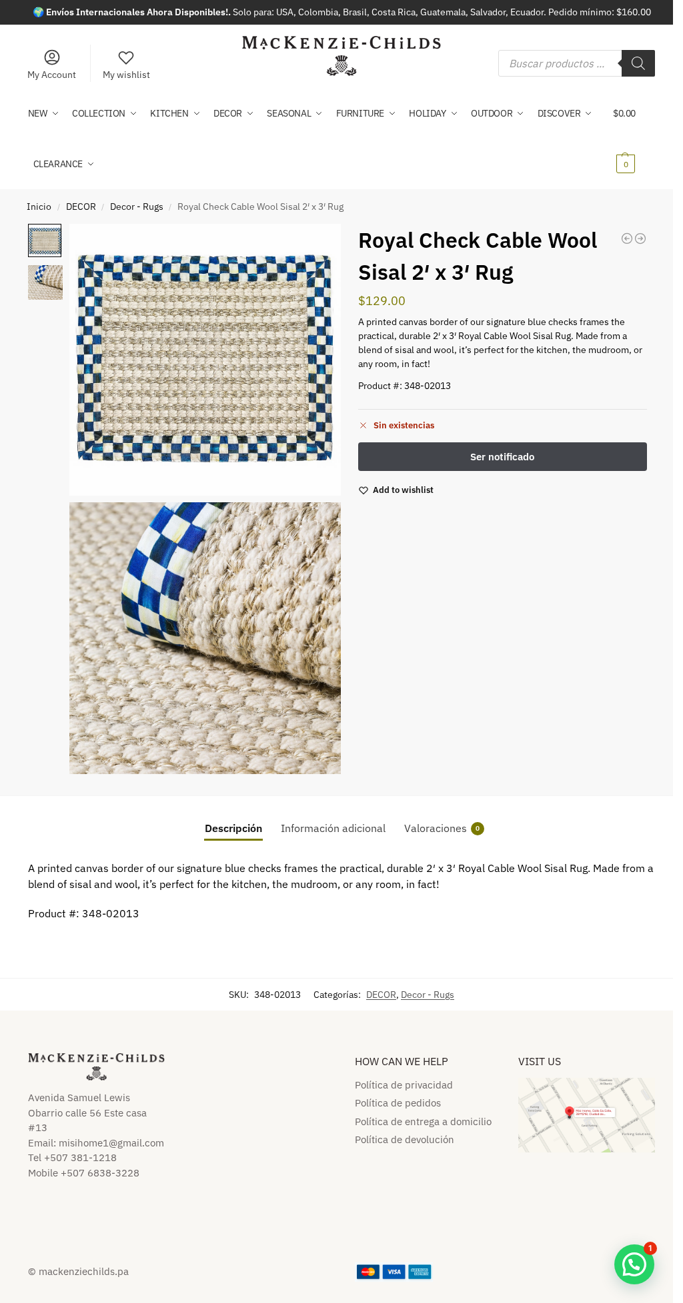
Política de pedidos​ (398, 1102)
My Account (51, 75)
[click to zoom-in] (205, 360)
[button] (634, 138)
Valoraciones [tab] (442, 828)
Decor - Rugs (136, 207)
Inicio (39, 207)
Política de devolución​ (404, 1139)
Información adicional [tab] (333, 828)
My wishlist (126, 75)
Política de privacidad (404, 1085)
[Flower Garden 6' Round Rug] (627, 238)
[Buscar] (638, 63)
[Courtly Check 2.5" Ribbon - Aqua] (640, 238)
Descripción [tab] (233, 828)
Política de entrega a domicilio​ (423, 1121)
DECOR (81, 207)
